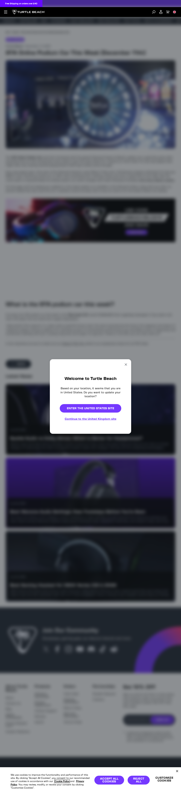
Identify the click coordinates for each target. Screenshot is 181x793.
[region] (90, 780)
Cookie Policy (62, 781)
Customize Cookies (164, 779)
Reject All (138, 780)
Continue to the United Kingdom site (90, 419)
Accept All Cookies (109, 780)
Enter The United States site (90, 408)
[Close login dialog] (123, 478)
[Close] (177, 771)
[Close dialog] (125, 364)
